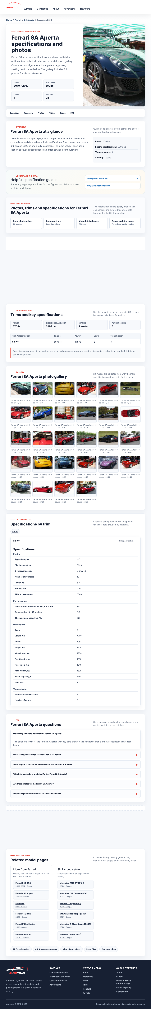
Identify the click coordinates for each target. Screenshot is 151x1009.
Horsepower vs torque (112, 178)
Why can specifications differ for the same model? (37, 793)
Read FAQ (91, 949)
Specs (62, 113)
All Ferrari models (21, 949)
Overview (14, 113)
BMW (85, 980)
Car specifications (59, 972)
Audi (85, 972)
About (119, 972)
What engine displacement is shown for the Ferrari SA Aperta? (42, 764)
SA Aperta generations (46, 949)
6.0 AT (15, 342)
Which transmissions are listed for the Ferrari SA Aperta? (40, 774)
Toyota (86, 993)
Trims (52, 113)
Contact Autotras (58, 980)
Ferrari (18, 20)
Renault (87, 989)
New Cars (85, 8)
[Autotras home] (17, 971)
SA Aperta (29, 20)
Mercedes (88, 976)
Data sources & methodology (123, 982)
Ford (85, 984)
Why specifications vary (112, 186)
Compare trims (109, 949)
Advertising (55, 984)
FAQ (72, 113)
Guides (120, 976)
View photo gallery (72, 949)
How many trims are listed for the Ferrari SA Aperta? (38, 733)
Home (9, 20)
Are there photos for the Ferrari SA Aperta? (33, 784)
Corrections (122, 991)
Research (28, 113)
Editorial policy (124, 987)
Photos (41, 113)
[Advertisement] (75, 271)
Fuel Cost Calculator (60, 976)
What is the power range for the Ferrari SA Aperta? (37, 754)
